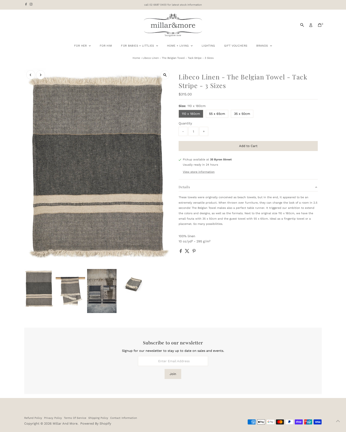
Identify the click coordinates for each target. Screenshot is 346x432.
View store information (199, 171)
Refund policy (33, 417)
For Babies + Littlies (138, 45)
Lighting (208, 45)
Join (173, 374)
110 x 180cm (191, 114)
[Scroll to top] (338, 421)
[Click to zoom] (164, 74)
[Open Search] (302, 25)
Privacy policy (53, 417)
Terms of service (75, 417)
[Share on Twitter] (187, 252)
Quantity (185, 123)
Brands (262, 45)
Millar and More (65, 423)
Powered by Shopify (95, 423)
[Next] (40, 74)
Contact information (123, 417)
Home (136, 57)
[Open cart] (320, 25)
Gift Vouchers (235, 45)
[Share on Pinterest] (194, 252)
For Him (106, 45)
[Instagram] (31, 5)
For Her (81, 45)
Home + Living (178, 45)
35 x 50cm (242, 114)
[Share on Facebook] (181, 252)
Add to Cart (248, 146)
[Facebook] (26, 5)
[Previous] (30, 74)
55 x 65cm (217, 114)
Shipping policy (98, 417)
